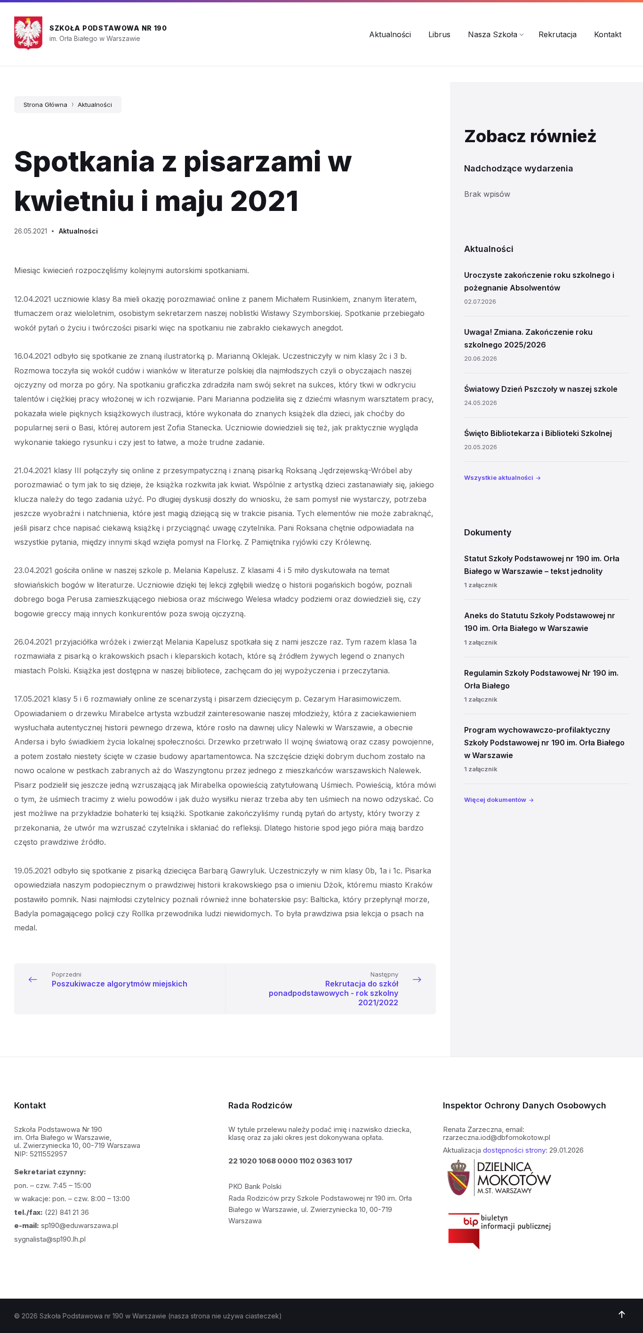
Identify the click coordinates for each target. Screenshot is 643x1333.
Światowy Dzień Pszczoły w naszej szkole (541, 389)
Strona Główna (45, 104)
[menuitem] (390, 34)
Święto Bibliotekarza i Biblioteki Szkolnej (538, 433)
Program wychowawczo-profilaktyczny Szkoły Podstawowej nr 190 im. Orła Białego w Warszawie (544, 742)
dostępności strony (514, 1150)
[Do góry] (622, 1315)
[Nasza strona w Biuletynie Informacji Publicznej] (499, 1252)
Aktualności (95, 104)
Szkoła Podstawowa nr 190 (108, 28)
